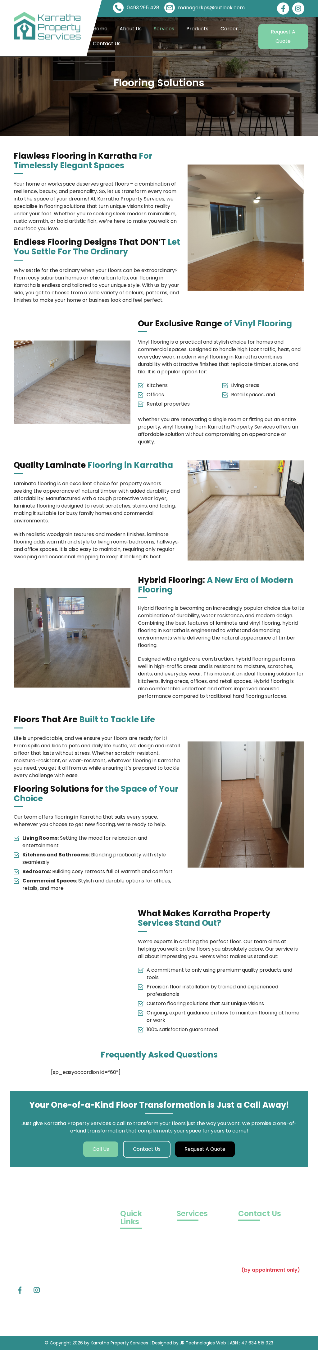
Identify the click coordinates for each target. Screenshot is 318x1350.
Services (164, 28)
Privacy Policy (137, 1283)
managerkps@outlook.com (211, 7)
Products (197, 28)
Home (100, 28)
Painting (186, 1256)
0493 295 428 (143, 7)
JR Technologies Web (203, 1343)
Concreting (190, 1266)
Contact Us (106, 43)
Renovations (192, 1247)
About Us (131, 28)
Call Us (101, 1149)
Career (229, 28)
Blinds (184, 1303)
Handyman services (201, 1312)
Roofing (186, 1322)
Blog (125, 1255)
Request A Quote (283, 36)
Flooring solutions (198, 1275)
